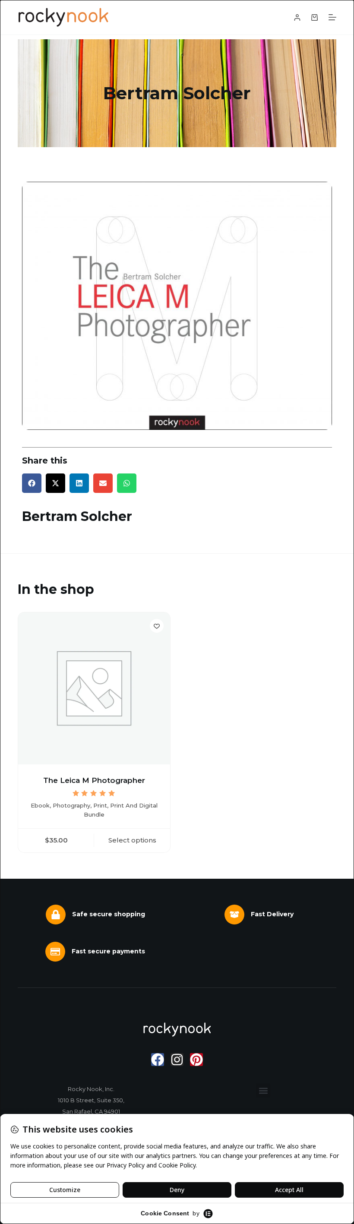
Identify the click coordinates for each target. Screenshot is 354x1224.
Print (100, 805)
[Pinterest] (196, 1059)
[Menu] (332, 17)
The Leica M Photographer (94, 780)
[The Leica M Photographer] (94, 688)
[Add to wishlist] (157, 626)
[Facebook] (157, 1059)
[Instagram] (177, 1059)
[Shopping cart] (314, 17)
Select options (132, 840)
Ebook (40, 805)
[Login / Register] (297, 17)
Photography (71, 805)
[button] (31, 483)
